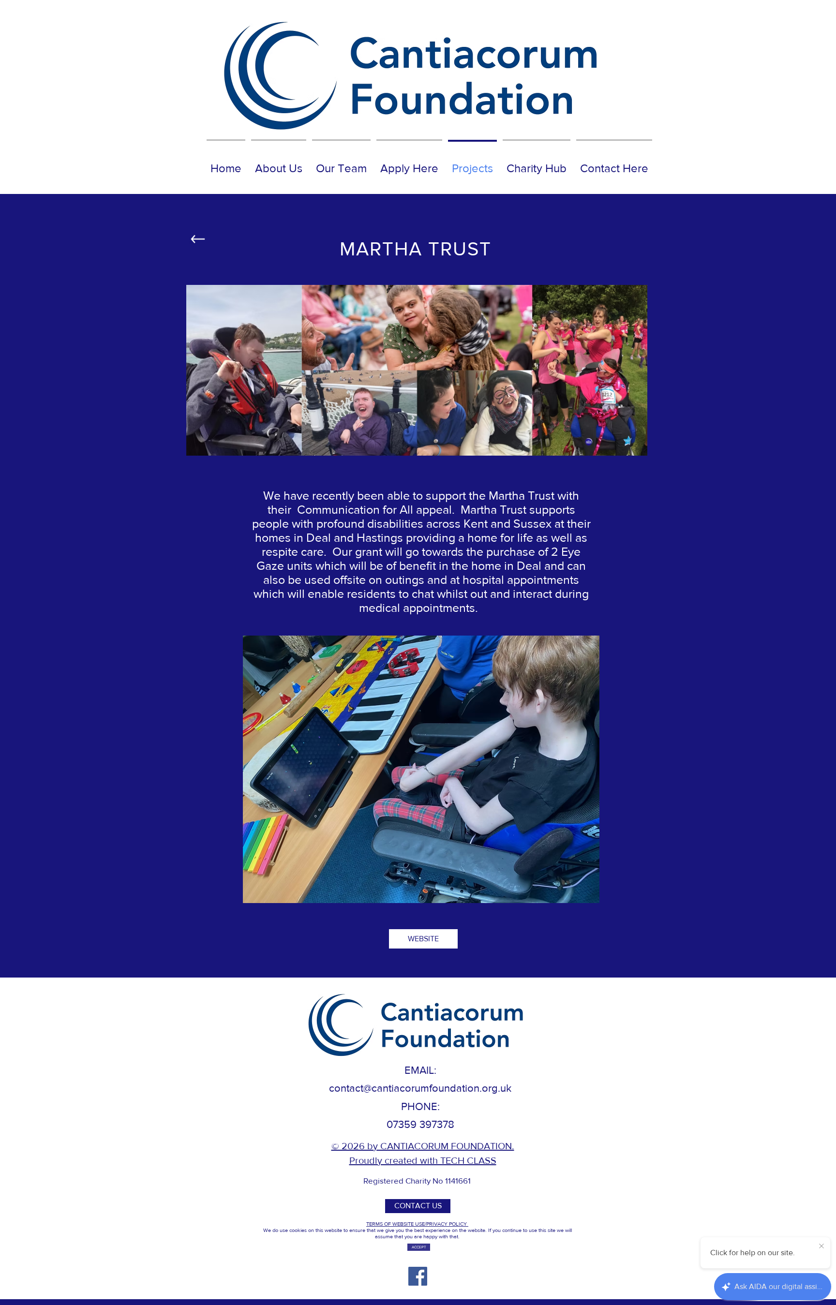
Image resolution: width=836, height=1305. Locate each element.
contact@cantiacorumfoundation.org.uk (420, 1088)
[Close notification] (821, 1246)
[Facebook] (417, 1276)
